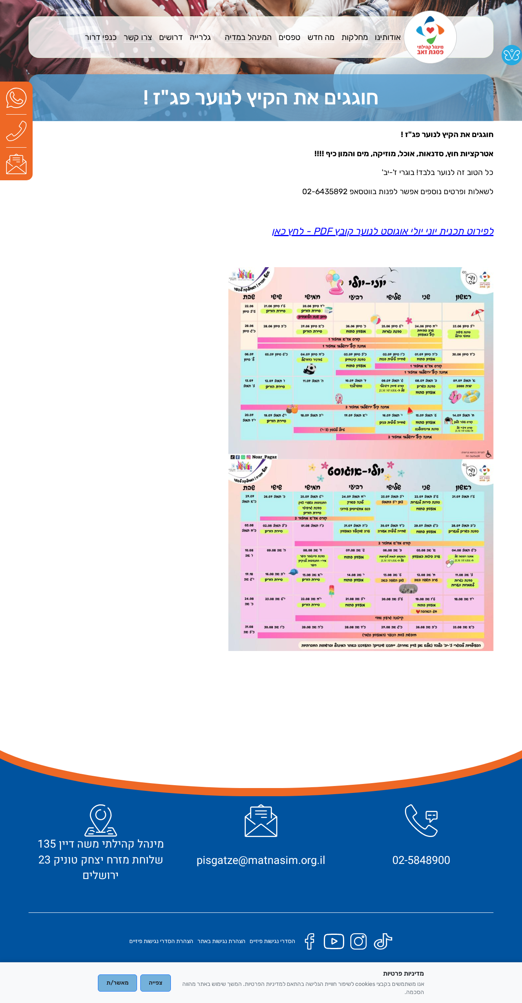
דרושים (171, 37)
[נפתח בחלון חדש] (16, 97)
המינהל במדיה (248, 37)
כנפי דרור (101, 37)
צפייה (155, 982)
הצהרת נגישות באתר (221, 941)
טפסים (290, 37)
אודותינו (388, 37)
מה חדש (320, 37)
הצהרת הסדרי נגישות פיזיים (161, 941)
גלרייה (200, 37)
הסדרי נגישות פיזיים (272, 941)
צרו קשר (138, 37)
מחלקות (354, 37)
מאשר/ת (117, 982)
